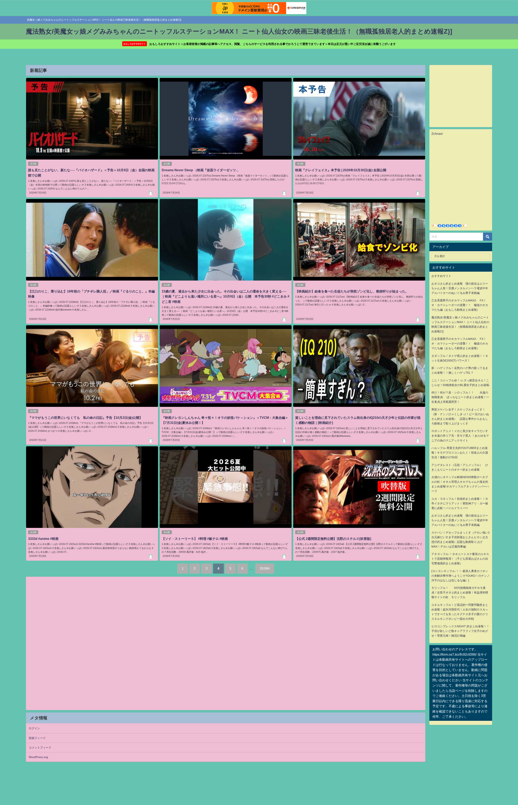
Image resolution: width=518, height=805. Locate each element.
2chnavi (437, 133)
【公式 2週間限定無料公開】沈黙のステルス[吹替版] (333, 538)
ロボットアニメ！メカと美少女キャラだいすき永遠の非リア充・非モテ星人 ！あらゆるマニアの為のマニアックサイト (460, 436)
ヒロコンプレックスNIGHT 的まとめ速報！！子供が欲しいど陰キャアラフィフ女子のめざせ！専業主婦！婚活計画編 (460, 631)
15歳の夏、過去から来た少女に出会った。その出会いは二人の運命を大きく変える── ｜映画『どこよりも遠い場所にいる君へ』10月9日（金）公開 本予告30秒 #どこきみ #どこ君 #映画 (225, 296)
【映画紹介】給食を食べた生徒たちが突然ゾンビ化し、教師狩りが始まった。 (352, 291)
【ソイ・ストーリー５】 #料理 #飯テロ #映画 (195, 538)
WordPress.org (38, 757)
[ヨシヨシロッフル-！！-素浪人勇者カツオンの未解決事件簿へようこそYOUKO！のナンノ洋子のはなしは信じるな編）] (460, 576)
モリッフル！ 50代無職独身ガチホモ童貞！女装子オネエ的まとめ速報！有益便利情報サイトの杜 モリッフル (459, 592)
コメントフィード (40, 747)
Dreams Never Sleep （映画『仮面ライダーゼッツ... (200, 170)
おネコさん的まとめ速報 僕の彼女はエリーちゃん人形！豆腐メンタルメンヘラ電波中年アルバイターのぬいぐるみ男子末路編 (459, 288)
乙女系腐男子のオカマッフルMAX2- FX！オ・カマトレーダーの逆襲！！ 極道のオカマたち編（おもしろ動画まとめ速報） (459, 305)
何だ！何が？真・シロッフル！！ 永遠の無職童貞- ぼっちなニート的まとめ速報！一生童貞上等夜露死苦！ (460, 397)
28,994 (265, 568)
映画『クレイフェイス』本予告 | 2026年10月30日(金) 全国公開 (340, 170)
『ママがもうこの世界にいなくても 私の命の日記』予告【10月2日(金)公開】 (85, 417)
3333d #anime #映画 (43, 538)
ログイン (34, 728)
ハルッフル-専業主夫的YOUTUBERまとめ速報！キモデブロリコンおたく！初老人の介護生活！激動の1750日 (459, 453)
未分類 (33, 164)
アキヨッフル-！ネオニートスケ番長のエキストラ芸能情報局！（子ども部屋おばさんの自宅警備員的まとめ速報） (460, 559)
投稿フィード (37, 738)
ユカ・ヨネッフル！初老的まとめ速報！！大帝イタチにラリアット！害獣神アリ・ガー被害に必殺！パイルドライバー (459, 503)
